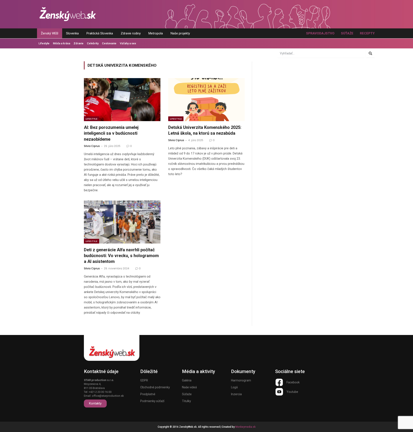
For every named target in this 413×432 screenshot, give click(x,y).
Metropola (155, 33)
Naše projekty (180, 33)
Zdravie (78, 43)
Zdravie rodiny (131, 33)
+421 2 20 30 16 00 (100, 391)
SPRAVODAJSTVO (320, 33)
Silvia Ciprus (92, 146)
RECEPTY (367, 33)
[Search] (370, 53)
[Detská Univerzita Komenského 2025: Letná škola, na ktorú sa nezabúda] (206, 99)
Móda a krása (61, 43)
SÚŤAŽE (347, 33)
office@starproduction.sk (108, 395)
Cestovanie (109, 43)
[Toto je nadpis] (279, 382)
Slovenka (72, 33)
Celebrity (93, 43)
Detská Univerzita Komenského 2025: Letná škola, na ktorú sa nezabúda (204, 130)
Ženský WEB (49, 33)
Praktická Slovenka (99, 33)
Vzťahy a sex (128, 43)
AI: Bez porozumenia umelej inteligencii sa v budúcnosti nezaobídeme (111, 133)
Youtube (292, 391)
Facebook (293, 382)
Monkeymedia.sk (245, 426)
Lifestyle (44, 43)
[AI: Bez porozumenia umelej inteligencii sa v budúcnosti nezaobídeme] (122, 99)
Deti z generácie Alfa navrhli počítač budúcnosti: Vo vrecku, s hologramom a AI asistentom (121, 255)
